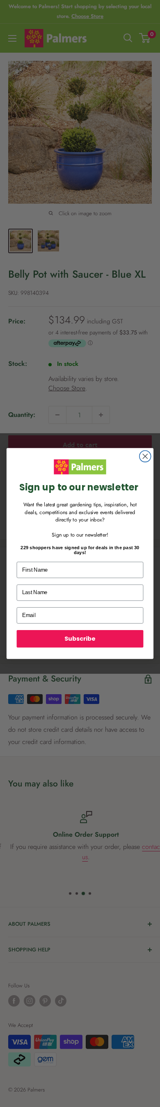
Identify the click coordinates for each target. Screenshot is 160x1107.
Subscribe (80, 639)
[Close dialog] (145, 456)
